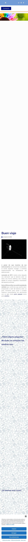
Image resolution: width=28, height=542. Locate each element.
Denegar (14, 533)
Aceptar (14, 529)
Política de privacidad (15, 540)
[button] (26, 516)
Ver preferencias (14, 537)
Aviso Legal (23, 540)
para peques (18, 294)
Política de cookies (6, 540)
